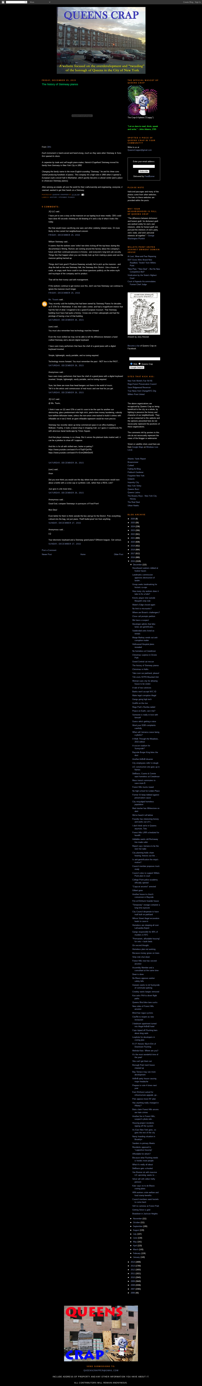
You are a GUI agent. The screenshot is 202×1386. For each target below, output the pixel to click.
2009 (133, 1281)
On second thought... (141, 945)
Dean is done (138, 974)
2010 (133, 1277)
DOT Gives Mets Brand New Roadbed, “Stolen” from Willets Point (142, 263)
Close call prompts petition (143, 616)
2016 (133, 557)
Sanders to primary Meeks (143, 1143)
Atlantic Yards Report (137, 459)
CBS (49, 147)
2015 (133, 561)
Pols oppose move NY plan (144, 1099)
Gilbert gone (137, 890)
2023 (133, 530)
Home (82, 554)
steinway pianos (67, 197)
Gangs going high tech (142, 699)
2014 (133, 1262)
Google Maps (137, 447)
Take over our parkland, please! (145, 673)
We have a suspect (140, 620)
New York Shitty (134, 486)
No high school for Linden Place (146, 791)
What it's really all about (142, 1164)
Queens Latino (134, 492)
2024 (133, 526)
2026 (133, 519)
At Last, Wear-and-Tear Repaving (142, 256)
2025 (133, 522)
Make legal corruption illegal (144, 695)
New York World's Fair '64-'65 (140, 381)
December (137, 565)
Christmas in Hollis (140, 669)
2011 (133, 1273)
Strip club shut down (141, 957)
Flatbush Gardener (135, 472)
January (136, 1257)
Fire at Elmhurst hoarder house (145, 901)
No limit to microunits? (142, 608)
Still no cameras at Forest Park (145, 1206)
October (136, 1222)
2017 (133, 553)
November (137, 1218)
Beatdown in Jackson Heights (145, 1214)
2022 (133, 534)
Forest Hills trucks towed (143, 787)
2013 (133, 1266)
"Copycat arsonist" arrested (144, 886)
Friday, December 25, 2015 (64, 235)
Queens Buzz (133, 489)
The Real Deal (134, 502)
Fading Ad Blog (134, 469)
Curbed (131, 465)
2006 (133, 1293)
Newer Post (47, 554)
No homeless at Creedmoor (144, 651)
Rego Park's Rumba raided (143, 707)
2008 (133, 1285)
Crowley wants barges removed (145, 992)
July (135, 1234)
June (135, 1238)
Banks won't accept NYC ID (144, 691)
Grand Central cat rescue (143, 661)
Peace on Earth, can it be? (143, 711)
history (53, 197)
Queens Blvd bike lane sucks (144, 1002)
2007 (133, 1289)
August (136, 1230)
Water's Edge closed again (143, 605)
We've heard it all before (142, 815)
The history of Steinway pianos (145, 665)
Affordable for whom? (141, 1154)
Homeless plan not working (143, 949)
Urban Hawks (133, 505)
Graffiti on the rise (140, 703)
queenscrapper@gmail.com (101, 1370)
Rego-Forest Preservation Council (142, 384)
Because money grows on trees (145, 953)
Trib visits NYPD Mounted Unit (145, 677)
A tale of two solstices (141, 688)
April (135, 1245)
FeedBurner (150, 176)
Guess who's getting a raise (144, 721)
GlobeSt (131, 479)
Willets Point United (136, 394)
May (135, 1242)
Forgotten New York (136, 476)
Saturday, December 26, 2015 (66, 320)
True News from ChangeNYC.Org (142, 391)
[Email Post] (82, 194)
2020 (133, 542)
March (136, 1249)
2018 (133, 550)
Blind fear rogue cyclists (142, 1013)
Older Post (118, 554)
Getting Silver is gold (141, 1210)
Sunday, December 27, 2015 (65, 523)
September (138, 1226)
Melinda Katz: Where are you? (145, 1051)
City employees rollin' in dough (145, 763)
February (137, 1253)
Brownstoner (133, 462)
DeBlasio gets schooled (142, 1168)
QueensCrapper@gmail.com (140, 150)
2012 (133, 1270)
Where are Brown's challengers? (146, 612)
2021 (133, 538)
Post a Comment (49, 550)
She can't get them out (142, 1061)
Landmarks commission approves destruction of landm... (143, 578)
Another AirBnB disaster (142, 759)
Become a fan (134, 346)
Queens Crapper (60, 194)
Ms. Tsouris (54, 299)
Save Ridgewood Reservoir (139, 387)
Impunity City (133, 482)
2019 (133, 546)
